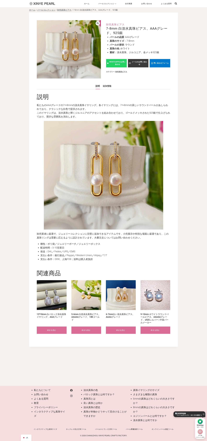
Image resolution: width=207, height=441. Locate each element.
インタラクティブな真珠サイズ (45, 429)
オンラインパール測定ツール (162, 429)
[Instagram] (71, 395)
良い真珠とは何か (93, 403)
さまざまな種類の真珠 (145, 394)
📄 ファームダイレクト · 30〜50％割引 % (188, 414)
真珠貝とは (89, 398)
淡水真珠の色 (90, 390)
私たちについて (42, 390)
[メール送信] (200, 431)
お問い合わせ (146, 4)
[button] (98, 23)
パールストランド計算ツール (106, 429)
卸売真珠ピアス (115, 24)
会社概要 (128, 4)
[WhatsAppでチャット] (200, 421)
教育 (36, 403)
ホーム (86, 4)
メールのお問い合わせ (139, 63)
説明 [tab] (98, 86)
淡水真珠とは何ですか (145, 420)
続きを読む (51, 330)
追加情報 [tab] (107, 86)
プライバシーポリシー (46, 407)
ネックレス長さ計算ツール (76, 429)
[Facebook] (71, 390)
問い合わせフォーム (161, 63)
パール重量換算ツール (134, 429)
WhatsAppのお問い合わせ (117, 63)
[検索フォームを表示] (176, 4)
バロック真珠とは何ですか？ (99, 394)
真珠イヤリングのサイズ (146, 390)
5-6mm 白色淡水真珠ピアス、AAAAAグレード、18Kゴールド (86, 317)
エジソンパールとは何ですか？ (150, 415)
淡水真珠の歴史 (91, 407)
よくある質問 (166, 4)
